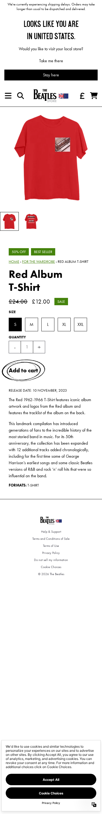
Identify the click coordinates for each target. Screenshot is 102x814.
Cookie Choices (51, 567)
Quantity (17, 337)
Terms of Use (51, 546)
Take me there (51, 61)
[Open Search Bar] (20, 95)
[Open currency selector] (82, 96)
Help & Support (51, 531)
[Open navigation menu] (8, 96)
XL (64, 324)
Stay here (51, 75)
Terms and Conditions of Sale (51, 539)
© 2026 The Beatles (51, 574)
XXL (81, 324)
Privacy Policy (51, 553)
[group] (9, 221)
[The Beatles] (51, 95)
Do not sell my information (51, 560)
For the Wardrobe (38, 261)
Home (14, 261)
